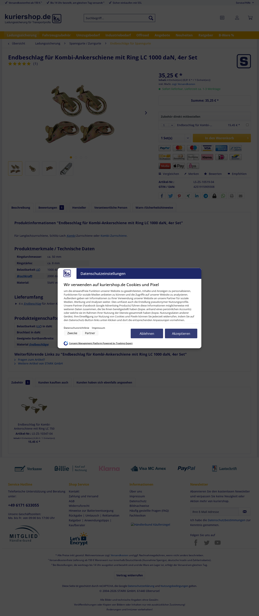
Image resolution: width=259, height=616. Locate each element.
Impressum (98, 327)
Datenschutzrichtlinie (77, 327)
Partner (90, 333)
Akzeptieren (181, 333)
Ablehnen (147, 333)
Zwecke (72, 333)
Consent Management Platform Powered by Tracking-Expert (101, 343)
